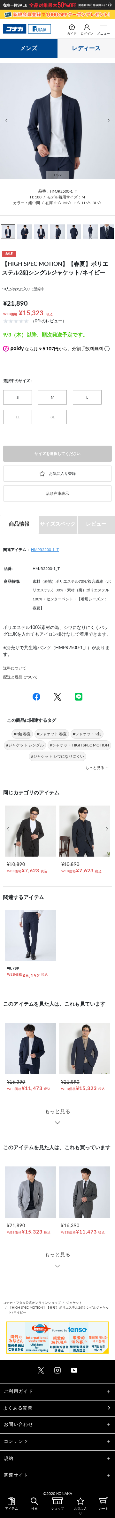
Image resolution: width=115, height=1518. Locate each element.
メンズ (28, 48)
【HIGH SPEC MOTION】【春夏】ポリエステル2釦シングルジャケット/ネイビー (59, 1310)
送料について (14, 668)
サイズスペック (58, 524)
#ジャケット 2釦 (87, 734)
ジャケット (74, 1302)
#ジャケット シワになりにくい (57, 756)
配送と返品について (20, 677)
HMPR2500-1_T (45, 550)
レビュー (96, 524)
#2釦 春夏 (22, 734)
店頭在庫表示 (57, 493)
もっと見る (57, 1111)
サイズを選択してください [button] (57, 454)
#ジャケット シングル (25, 745)
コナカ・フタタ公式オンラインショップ (32, 1302)
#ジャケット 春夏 (52, 734)
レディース (86, 48)
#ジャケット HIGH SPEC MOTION (79, 745)
